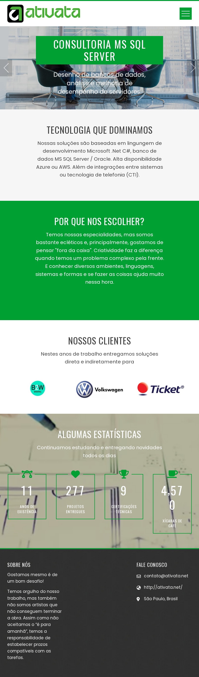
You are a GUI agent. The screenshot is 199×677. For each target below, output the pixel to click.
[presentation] (6, 67)
